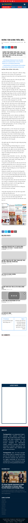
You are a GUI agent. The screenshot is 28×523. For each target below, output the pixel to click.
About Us (11, 521)
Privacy (16, 521)
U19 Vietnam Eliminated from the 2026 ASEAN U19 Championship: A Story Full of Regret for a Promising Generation (12, 61)
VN (2, 43)
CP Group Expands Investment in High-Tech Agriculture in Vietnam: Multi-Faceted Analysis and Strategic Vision (13, 486)
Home (7, 521)
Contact (20, 521)
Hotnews (12, 7)
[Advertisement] (14, 22)
